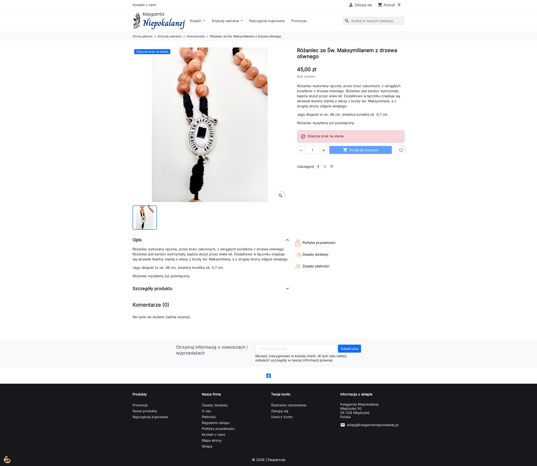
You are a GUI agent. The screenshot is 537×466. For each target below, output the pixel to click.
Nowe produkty (145, 411)
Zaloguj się (279, 411)
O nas (206, 411)
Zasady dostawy (215, 405)
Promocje (298, 21)
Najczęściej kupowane (267, 21)
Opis (137, 239)
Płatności (209, 417)
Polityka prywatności (218, 429)
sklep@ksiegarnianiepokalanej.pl (373, 425)
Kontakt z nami (144, 5)
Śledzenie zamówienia (288, 405)
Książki (196, 21)
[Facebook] (268, 375)
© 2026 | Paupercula (268, 460)
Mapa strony (212, 440)
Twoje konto (281, 394)
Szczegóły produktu (152, 288)
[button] (360, 5)
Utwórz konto (282, 417)
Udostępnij (318, 166)
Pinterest (331, 166)
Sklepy (207, 446)
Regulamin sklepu (215, 423)
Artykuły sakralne (226, 21)
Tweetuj (324, 166)
